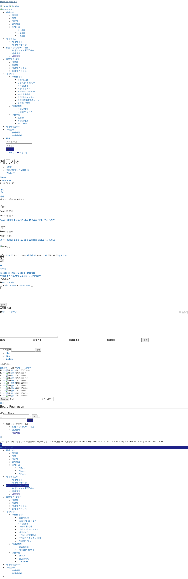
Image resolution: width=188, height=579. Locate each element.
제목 (5, 368)
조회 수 (28, 368)
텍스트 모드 (9, 285)
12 (5, 375)
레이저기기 (17, 41)
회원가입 (23, 152)
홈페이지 (111, 339)
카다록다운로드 (13, 126)
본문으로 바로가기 (8, 1)
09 (5, 385)
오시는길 (16, 26)
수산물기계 (17, 76)
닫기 (184, 311)
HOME (9, 167)
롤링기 (15, 64)
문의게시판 (17, 135)
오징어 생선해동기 (26, 97)
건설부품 (16, 114)
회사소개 (10, 12)
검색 (38, 350)
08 (5, 381)
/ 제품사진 (10, 172)
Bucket (21, 117)
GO (34, 416)
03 (5, 370)
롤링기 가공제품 (19, 70)
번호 (2, 368)
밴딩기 (15, 61)
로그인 (11, 138)
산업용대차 (23, 108)
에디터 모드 (23, 285)
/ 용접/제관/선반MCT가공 (17, 169)
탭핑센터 (16, 53)
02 (5, 378)
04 (5, 396)
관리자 (13, 370)
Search (4, 399)
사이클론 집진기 (25, 111)
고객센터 (10, 129)
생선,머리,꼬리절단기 (27, 91)
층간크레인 (23, 120)
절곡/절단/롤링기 (13, 59)
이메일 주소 (74, 339)
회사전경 (16, 23)
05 (5, 388)
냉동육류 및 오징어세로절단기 (26, 84)
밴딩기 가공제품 (19, 67)
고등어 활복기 (24, 88)
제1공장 (21, 29)
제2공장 (21, 32)
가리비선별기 (24, 94)
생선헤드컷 (23, 79)
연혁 (14, 18)
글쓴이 (3, 339)
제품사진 (16, 56)
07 (5, 393)
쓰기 (2, 402)
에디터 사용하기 (9, 311)
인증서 (15, 20)
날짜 (18, 368)
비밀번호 (37, 339)
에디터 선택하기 (9, 282)
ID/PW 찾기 (11, 152)
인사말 (15, 15)
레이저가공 (11, 38)
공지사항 (16, 132)
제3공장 (21, 35)
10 (5, 391)
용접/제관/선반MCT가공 (17, 47)
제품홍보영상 (24, 103)
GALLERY (22, 123)
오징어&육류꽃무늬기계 (29, 100)
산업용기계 (17, 105)
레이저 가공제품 (19, 44)
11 (5, 383)
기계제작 (10, 73)
